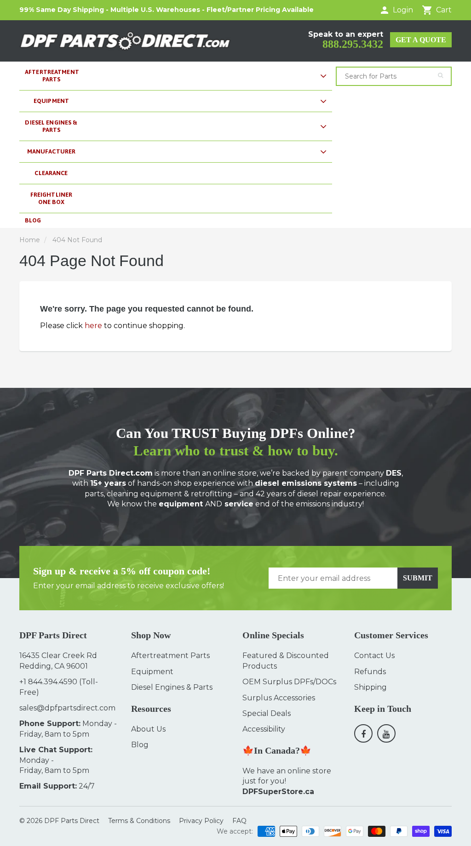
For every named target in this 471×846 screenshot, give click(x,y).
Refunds (370, 671)
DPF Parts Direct (71, 821)
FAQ (239, 821)
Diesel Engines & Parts (172, 687)
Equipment (152, 671)
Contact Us (374, 655)
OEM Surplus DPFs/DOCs (289, 681)
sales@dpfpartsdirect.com (67, 708)
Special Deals (266, 713)
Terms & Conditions (139, 821)
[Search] (440, 75)
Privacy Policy (201, 821)
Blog (140, 744)
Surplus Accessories (278, 697)
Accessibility (263, 729)
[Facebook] (363, 733)
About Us (148, 729)
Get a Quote (421, 40)
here (93, 325)
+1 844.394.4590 (48, 681)
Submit (417, 578)
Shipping (370, 687)
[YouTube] (386, 733)
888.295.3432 (352, 44)
